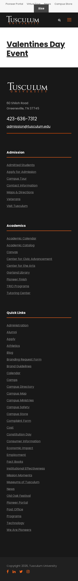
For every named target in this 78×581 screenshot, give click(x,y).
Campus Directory (20, 386)
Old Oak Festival (19, 496)
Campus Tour (17, 178)
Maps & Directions (20, 192)
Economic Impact (20, 448)
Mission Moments (19, 475)
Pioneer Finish (17, 279)
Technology (15, 523)
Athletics (13, 346)
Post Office (15, 509)
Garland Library (18, 272)
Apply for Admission (21, 172)
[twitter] (21, 571)
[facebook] (8, 571)
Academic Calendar (21, 238)
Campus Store (63, 4)
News (47, 4)
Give (41, 8)
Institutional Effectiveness (26, 468)
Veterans (13, 199)
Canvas (12, 252)
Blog (10, 352)
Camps (12, 380)
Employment (16, 455)
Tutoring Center (18, 293)
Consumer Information (24, 441)
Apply (11, 339)
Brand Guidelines (19, 366)
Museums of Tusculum (23, 482)
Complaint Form (19, 421)
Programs (14, 516)
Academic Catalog (20, 245)
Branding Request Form (24, 359)
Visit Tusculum (17, 206)
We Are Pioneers (19, 530)
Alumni (12, 332)
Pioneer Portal (14, 4)
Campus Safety (18, 407)
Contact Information (22, 185)
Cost (10, 427)
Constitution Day (19, 434)
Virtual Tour (34, 4)
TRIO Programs (18, 286)
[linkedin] (14, 571)
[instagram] (28, 571)
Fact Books (15, 461)
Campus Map (17, 393)
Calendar (13, 373)
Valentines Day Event (36, 49)
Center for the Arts (21, 266)
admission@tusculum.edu (28, 126)
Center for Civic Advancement (29, 259)
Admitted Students (21, 165)
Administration (17, 325)
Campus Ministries (20, 400)
